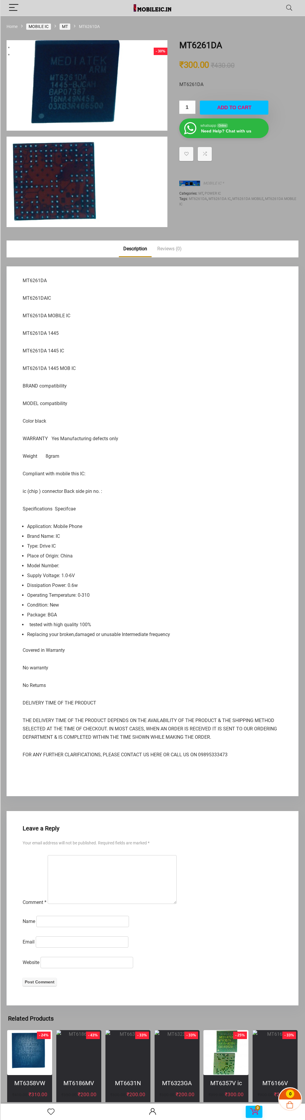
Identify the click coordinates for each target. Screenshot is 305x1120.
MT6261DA (198, 199)
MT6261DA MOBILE (248, 199)
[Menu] (14, 8)
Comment (34, 902)
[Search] (289, 8)
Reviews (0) (169, 249)
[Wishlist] (51, 1112)
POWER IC (213, 193)
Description (135, 249)
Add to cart (234, 107)
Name (29, 921)
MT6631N (128, 1083)
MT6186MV (78, 1083)
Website (31, 962)
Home (12, 26)
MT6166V (275, 1083)
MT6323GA (177, 1083)
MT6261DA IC (219, 199)
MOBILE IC (39, 26)
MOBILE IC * (213, 183)
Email (29, 942)
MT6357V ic (226, 1083)
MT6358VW (29, 1083)
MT (65, 26)
